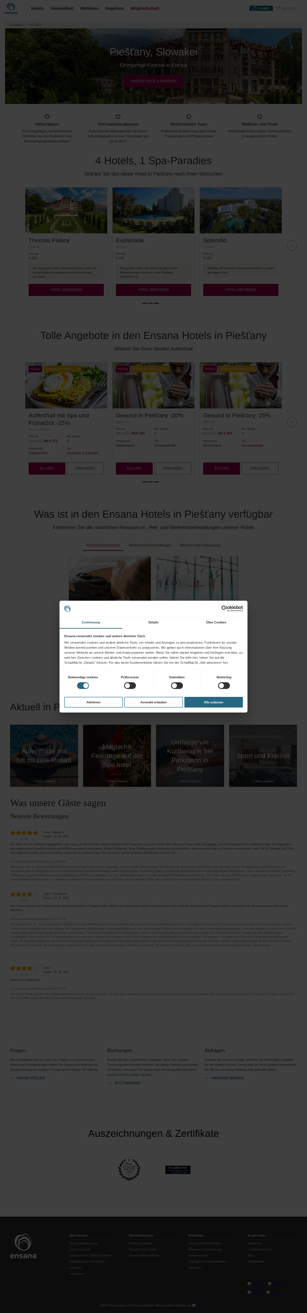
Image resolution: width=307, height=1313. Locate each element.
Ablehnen (93, 702)
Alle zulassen (213, 702)
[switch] (130, 685)
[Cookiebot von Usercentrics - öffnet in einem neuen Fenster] (224, 608)
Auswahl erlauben (153, 702)
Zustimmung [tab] (91, 622)
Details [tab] (153, 622)
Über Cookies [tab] (216, 622)
